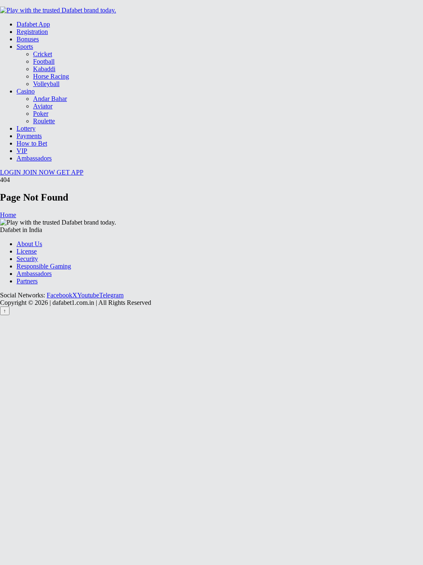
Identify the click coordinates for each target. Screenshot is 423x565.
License (27, 251)
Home (8, 214)
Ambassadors (34, 158)
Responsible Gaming (44, 266)
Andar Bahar (50, 98)
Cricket (42, 53)
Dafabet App (33, 24)
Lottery (26, 128)
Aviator (42, 106)
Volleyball (46, 83)
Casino (26, 91)
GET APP (70, 172)
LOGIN (11, 172)
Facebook (59, 295)
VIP (22, 150)
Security (27, 258)
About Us (29, 243)
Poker (40, 113)
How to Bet (32, 143)
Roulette (44, 120)
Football (44, 61)
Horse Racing (51, 76)
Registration (32, 31)
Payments (29, 135)
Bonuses (28, 39)
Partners (27, 281)
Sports (25, 46)
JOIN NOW (40, 172)
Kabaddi (44, 68)
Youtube (88, 295)
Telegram (111, 295)
